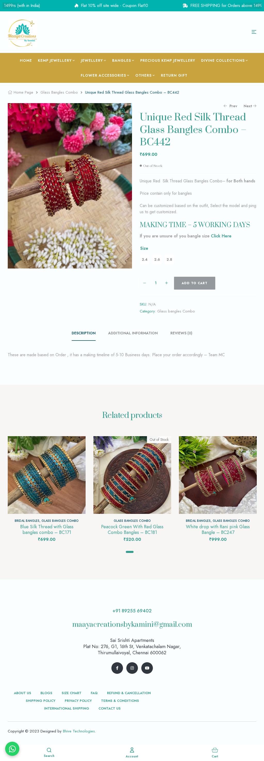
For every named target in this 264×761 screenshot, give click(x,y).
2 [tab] (137, 552)
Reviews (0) (181, 333)
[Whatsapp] (12, 749)
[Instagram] (132, 668)
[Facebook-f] (117, 668)
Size (144, 248)
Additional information (133, 333)
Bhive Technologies (79, 731)
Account (132, 756)
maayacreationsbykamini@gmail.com (132, 624)
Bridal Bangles (27, 520)
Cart (215, 756)
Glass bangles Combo (59, 92)
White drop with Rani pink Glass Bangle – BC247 (218, 529)
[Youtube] (147, 668)
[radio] (145, 259)
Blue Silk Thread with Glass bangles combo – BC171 (46, 529)
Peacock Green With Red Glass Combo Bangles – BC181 (132, 529)
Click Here (221, 236)
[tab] (86, 333)
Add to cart (195, 283)
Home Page (23, 92)
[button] (123, 114)
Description (84, 333)
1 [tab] (130, 552)
